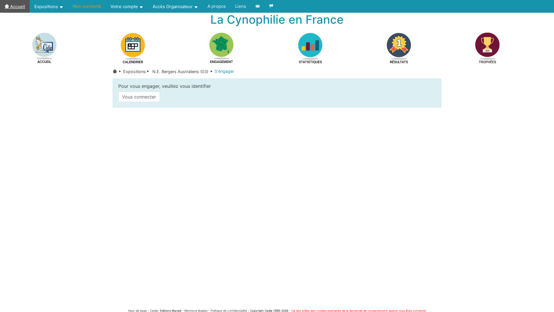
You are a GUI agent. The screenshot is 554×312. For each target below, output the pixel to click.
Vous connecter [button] (139, 97)
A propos (216, 6)
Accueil (17, 6)
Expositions (46, 6)
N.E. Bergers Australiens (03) (183, 71)
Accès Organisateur (173, 6)
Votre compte (125, 6)
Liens (240, 6)
